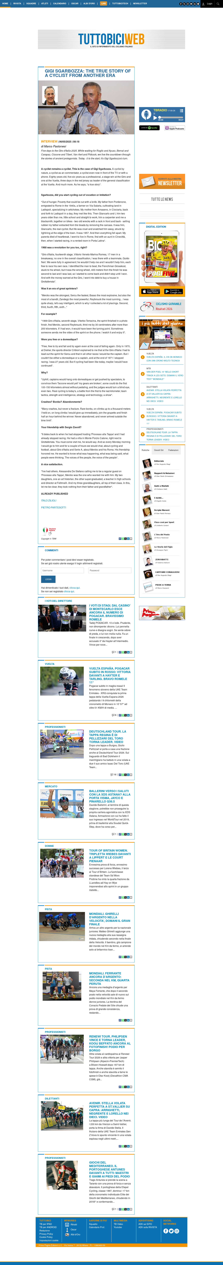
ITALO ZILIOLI (48, 500)
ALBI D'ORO (89, 3)
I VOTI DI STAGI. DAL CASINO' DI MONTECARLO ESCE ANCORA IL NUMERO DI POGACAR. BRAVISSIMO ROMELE (109, 612)
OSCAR (74, 3)
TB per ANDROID (48, 1227)
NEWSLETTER (140, 3)
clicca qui (74, 587)
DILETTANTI (52, 1098)
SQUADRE (31, 3)
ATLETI (44, 3)
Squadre (93, 1223)
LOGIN (48, 579)
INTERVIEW (49, 141)
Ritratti (73, 1224)
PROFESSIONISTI (55, 727)
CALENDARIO (59, 3)
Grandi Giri (159, 450)
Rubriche (145, 450)
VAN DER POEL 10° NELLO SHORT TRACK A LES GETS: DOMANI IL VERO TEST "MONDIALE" (165, 375)
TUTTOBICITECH (120, 3)
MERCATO (51, 786)
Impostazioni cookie (48, 1240)
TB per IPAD (45, 1223)
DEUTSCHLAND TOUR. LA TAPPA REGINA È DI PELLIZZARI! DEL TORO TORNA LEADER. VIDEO (107, 736)
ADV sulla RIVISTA (148, 1227)
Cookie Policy (45, 1236)
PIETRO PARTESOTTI (53, 507)
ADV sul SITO (145, 1223)
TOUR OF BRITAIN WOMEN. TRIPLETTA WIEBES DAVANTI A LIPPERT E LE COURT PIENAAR (110, 855)
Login (209, 3)
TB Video (118, 1223)
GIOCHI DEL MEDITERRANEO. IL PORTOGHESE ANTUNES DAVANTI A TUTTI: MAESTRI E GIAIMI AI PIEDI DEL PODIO (109, 1169)
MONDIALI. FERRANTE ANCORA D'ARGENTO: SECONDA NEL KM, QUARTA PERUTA (109, 978)
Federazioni (173, 450)
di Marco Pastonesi (53, 146)
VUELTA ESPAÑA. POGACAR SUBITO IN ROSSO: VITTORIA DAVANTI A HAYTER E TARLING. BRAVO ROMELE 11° (110, 675)
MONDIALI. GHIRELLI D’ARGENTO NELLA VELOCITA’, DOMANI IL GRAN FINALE (109, 919)
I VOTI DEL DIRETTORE (58, 601)
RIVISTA (17, 3)
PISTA (48, 909)
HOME (5, 3)
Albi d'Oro (75, 1234)
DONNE (49, 846)
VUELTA (49, 664)
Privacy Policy (46, 1233)
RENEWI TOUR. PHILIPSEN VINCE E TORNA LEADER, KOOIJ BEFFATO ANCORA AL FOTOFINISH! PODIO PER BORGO (110, 1043)
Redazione (44, 1230)
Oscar (73, 1229)
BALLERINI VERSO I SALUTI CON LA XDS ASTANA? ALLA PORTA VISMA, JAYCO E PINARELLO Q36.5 (109, 796)
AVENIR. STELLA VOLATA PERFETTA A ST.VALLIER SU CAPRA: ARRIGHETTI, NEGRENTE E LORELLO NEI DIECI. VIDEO (109, 1110)
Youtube (118, 1227)
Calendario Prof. (97, 1227)
